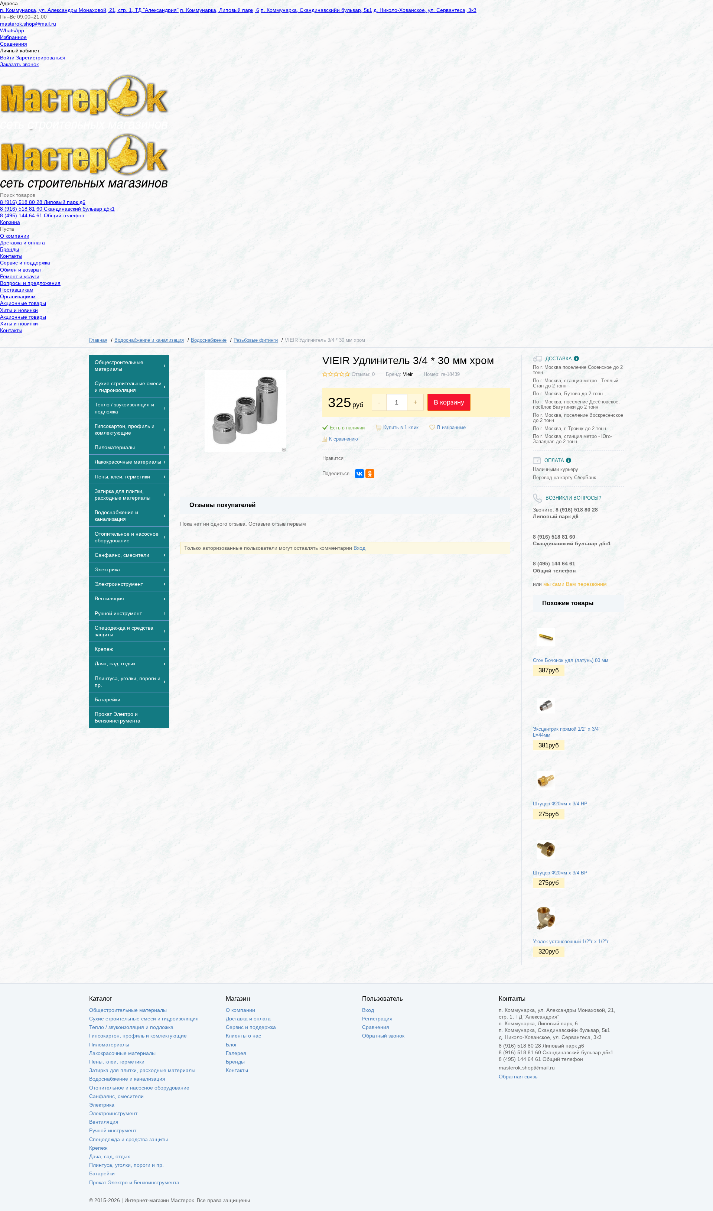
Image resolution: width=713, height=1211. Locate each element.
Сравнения (13, 44)
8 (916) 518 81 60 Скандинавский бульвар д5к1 (57, 209)
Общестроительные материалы (128, 1010)
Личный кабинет (19, 50)
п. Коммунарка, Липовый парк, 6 (219, 10)
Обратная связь (518, 1076)
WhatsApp (12, 30)
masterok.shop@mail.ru (28, 24)
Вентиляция (103, 1122)
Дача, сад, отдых (109, 1156)
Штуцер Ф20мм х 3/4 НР (560, 803)
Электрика (101, 1105)
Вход (359, 548)
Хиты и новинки (19, 310)
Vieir (408, 374)
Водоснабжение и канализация (127, 1079)
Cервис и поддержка (25, 263)
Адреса (9, 3)
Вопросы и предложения (30, 283)
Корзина (10, 222)
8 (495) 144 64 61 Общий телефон (42, 215)
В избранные (451, 427)
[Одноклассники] (369, 473)
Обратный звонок (383, 1036)
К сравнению (343, 439)
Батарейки (102, 1173)
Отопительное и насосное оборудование (139, 1088)
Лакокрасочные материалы (122, 1053)
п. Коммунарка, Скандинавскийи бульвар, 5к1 (316, 10)
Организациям (18, 296)
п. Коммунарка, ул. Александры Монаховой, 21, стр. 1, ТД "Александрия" (89, 10)
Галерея (236, 1053)
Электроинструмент (113, 1113)
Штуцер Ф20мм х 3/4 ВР (560, 873)
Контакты (11, 256)
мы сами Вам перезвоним (575, 584)
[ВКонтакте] (359, 473)
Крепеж (98, 1148)
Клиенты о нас (243, 1036)
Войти (7, 58)
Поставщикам (16, 290)
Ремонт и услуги (19, 276)
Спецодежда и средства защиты (128, 1139)
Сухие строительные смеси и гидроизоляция (144, 1019)
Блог (231, 1045)
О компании (14, 236)
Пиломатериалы (109, 1045)
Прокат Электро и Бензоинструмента (134, 1182)
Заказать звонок (19, 64)
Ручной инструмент (112, 1130)
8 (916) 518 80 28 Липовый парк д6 (42, 202)
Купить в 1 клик (401, 427)
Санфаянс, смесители (116, 1096)
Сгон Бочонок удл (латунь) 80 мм (570, 660)
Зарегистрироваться (40, 58)
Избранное (13, 37)
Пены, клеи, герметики (116, 1062)
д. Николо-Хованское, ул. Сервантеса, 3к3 (425, 10)
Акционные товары (23, 303)
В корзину (449, 402)
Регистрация (377, 1019)
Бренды (9, 249)
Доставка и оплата (22, 243)
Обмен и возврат (20, 270)
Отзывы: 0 (363, 374)
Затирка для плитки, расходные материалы (142, 1070)
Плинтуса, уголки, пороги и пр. (126, 1165)
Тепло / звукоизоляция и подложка (131, 1027)
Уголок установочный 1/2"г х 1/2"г (571, 941)
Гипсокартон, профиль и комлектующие (138, 1036)
